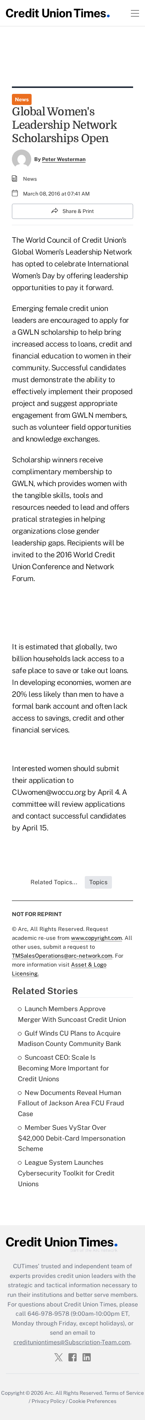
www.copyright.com (96, 938)
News (22, 99)
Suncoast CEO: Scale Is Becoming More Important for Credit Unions (63, 1068)
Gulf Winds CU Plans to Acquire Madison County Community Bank (69, 1038)
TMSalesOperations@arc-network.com (62, 955)
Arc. (49, 1393)
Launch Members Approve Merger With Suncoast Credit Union (72, 1014)
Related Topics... (53, 882)
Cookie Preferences (92, 1401)
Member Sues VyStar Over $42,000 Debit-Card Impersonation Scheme (71, 1138)
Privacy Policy (48, 1401)
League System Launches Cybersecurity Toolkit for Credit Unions (66, 1173)
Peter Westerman (64, 159)
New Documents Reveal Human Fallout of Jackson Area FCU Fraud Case (71, 1103)
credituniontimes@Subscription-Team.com (71, 1342)
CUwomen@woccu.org (49, 792)
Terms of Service (124, 1393)
